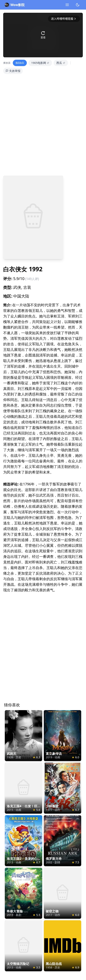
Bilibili (20, 63)
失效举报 (14, 71)
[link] (23, 735)
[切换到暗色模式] (77, 4)
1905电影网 (38, 63)
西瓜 (59, 63)
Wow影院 (17, 5)
